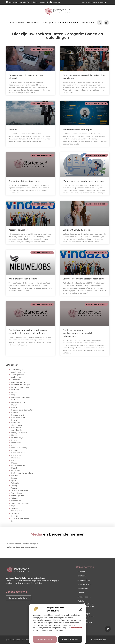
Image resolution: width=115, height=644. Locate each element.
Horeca (14, 435)
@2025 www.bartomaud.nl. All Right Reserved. (25, 640)
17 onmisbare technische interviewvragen (84, 181)
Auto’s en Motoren (19, 382)
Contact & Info (88, 22)
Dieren (14, 405)
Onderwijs (15, 470)
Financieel (15, 420)
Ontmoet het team (68, 22)
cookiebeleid (76, 628)
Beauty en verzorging (20, 387)
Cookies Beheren (70, 639)
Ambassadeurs (17, 22)
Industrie (15, 440)
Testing (14, 486)
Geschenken (16, 425)
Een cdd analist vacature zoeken (25, 181)
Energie (14, 412)
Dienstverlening (18, 402)
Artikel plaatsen (84, 597)
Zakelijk (14, 516)
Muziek (14, 468)
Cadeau (14, 400)
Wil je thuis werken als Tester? (24, 279)
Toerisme (15, 488)
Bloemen (15, 392)
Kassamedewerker (18, 230)
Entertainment (17, 415)
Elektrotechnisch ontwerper (77, 129)
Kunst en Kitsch (18, 453)
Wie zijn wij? (49, 22)
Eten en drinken (18, 417)
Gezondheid (16, 427)
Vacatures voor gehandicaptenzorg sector (84, 279)
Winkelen (15, 508)
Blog (13, 395)
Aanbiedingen (17, 369)
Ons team (82, 576)
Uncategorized (17, 496)
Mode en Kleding (18, 465)
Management (17, 455)
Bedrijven (15, 390)
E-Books (15, 407)
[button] (80, 609)
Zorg (13, 521)
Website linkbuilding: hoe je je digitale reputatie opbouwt (86, 605)
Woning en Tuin (18, 511)
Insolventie (16, 443)
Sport (13, 480)
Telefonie (15, 483)
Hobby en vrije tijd (19, 433)
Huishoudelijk (17, 438)
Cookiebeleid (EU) (98, 640)
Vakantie (15, 498)
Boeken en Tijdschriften (21, 397)
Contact (81, 593)
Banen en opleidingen (20, 385)
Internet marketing (19, 448)
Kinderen (15, 450)
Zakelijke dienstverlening (21, 518)
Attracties (15, 380)
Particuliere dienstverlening (22, 473)
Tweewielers (16, 493)
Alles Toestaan (45, 639)
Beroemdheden (84, 584)
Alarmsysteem (17, 375)
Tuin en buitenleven (19, 491)
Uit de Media (33, 22)
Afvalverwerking (18, 372)
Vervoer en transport (20, 503)
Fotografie (15, 422)
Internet (14, 445)
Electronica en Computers (22, 410)
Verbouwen (16, 501)
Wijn (13, 506)
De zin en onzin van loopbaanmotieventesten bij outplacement (77, 333)
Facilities (13, 129)
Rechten (15, 475)
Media (13, 460)
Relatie (14, 478)
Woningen (15, 513)
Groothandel (16, 430)
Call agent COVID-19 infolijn (77, 230)
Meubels (14, 463)
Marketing (15, 458)
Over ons (81, 572)
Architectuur (16, 377)
